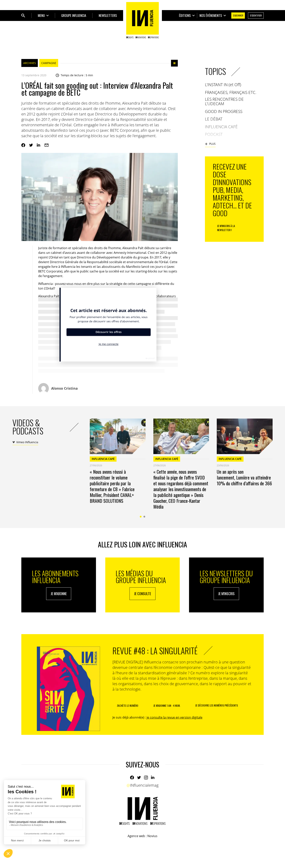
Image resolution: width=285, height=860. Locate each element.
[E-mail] (46, 145)
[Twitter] (31, 145)
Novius (152, 836)
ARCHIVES (29, 63)
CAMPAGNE (48, 63)
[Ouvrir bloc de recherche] (23, 15)
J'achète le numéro (127, 705)
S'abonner (238, 15)
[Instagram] (146, 777)
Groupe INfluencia (73, 15)
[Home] (142, 20)
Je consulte (142, 593)
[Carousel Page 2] (144, 517)
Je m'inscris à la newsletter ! (226, 228)
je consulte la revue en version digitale (174, 717)
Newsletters (108, 15)
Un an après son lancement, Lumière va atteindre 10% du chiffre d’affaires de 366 (244, 477)
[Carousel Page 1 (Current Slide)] (141, 517)
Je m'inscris (226, 593)
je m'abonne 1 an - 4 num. (166, 705)
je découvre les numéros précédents (216, 705)
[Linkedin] (39, 145)
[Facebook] (23, 145)
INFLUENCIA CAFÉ (103, 459)
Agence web (136, 836)
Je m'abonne (59, 593)
